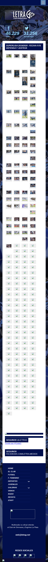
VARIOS (11, 491)
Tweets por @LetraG (13, 443)
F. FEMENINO (13, 478)
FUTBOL (11, 475)
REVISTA (11, 497)
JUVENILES (12, 484)
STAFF (11, 500)
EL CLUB (12, 471)
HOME (10, 468)
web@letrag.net (23, 535)
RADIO (11, 494)
